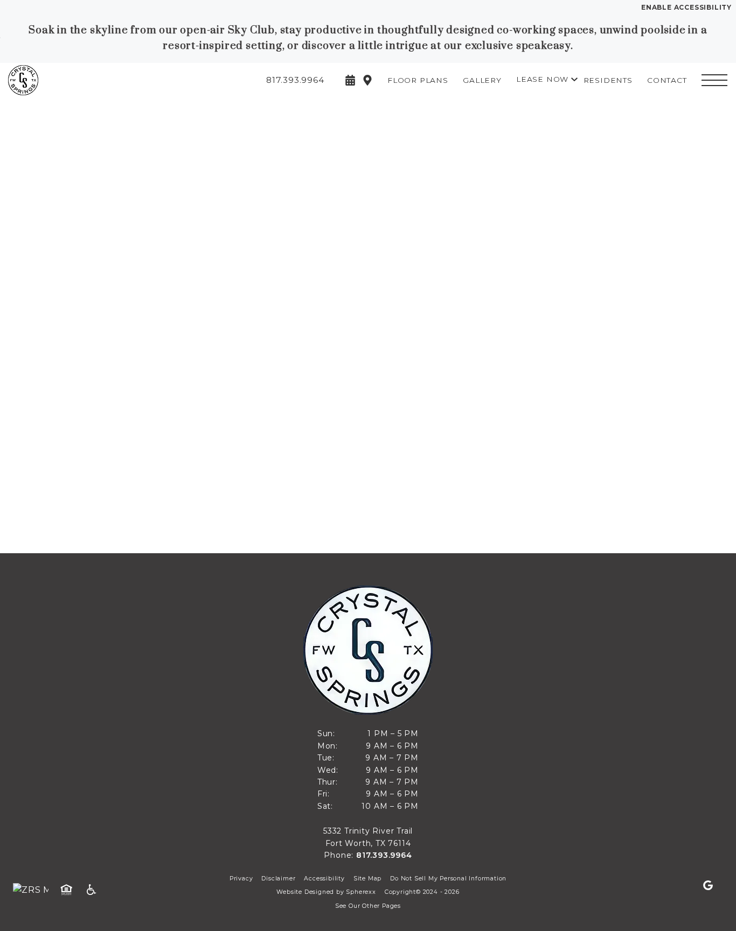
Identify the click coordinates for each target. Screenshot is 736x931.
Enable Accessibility (686, 7)
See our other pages (368, 905)
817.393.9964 (384, 855)
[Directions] (367, 80)
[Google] (708, 886)
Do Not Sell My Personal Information (448, 878)
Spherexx (361, 891)
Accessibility (324, 878)
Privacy (241, 878)
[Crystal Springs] (67, 80)
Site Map (367, 878)
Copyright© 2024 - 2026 (422, 891)
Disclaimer (278, 878)
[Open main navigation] (714, 80)
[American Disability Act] (95, 890)
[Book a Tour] (350, 80)
